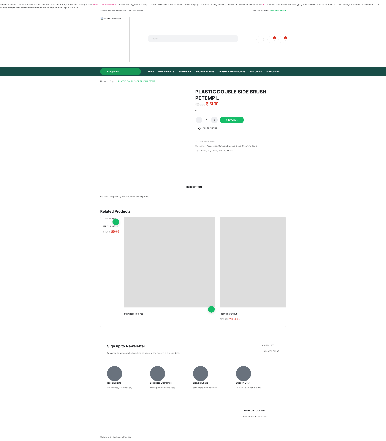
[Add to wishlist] (211, 296)
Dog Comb (212, 150)
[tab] (194, 187)
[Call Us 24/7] (266, 339)
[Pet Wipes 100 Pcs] (169, 262)
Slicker (230, 150)
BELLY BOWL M (111, 226)
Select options (211, 309)
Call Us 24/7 (268, 345)
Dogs (238, 146)
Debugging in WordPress (303, 4)
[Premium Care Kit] (265, 262)
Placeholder (110, 218)
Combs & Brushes (226, 146)
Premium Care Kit (228, 313)
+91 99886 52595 (277, 10)
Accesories (212, 146)
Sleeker (221, 150)
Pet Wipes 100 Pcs (133, 313)
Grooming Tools (249, 146)
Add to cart (231, 120)
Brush (203, 150)
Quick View (211, 302)
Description (194, 187)
